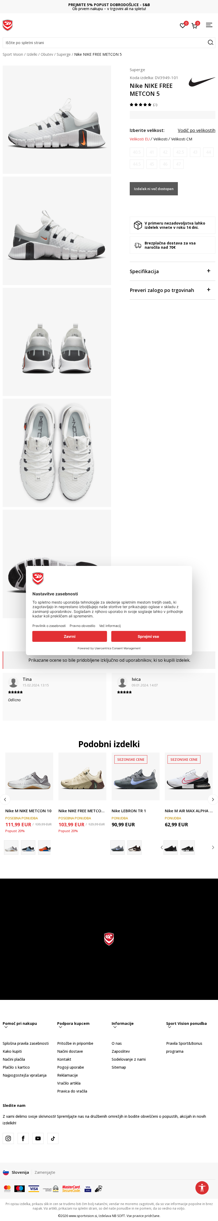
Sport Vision (13, 54)
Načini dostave (70, 1051)
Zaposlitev (121, 1051)
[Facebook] (23, 1138)
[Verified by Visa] (88, 1188)
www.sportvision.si (83, 1216)
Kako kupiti (12, 1051)
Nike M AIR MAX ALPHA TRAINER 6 (189, 810)
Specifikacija (144, 271)
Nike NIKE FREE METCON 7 (82, 810)
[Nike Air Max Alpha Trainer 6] (171, 847)
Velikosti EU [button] (140, 139)
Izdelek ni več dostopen (154, 188)
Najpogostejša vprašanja (25, 1075)
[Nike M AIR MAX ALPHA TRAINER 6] (189, 776)
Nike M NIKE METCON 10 (28, 810)
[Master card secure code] (71, 1188)
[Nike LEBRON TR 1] (136, 776)
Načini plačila (14, 1059)
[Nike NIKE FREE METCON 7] (82, 776)
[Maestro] (19, 1188)
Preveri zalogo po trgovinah (162, 290)
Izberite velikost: (147, 130)
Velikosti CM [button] (181, 139)
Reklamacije (67, 1075)
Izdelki (32, 54)
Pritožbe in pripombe (75, 1043)
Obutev (47, 54)
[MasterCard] (7, 1188)
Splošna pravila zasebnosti (26, 1043)
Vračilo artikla (69, 1083)
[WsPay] (50, 1188)
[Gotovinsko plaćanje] (99, 1188)
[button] (109, 42)
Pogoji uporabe (70, 1067)
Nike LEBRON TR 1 (129, 810)
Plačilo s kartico (16, 1067)
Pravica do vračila (72, 1091)
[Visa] (33, 1188)
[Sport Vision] (7, 25)
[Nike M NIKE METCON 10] (29, 776)
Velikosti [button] (160, 139)
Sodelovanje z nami (129, 1059)
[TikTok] (53, 1138)
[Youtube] (38, 1138)
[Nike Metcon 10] (45, 847)
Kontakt (64, 1059)
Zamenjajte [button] (45, 1172)
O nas (117, 1043)
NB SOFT (118, 1216)
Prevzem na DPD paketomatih (109, 5)
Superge (64, 54)
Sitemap (119, 1067)
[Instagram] (8, 1138)
